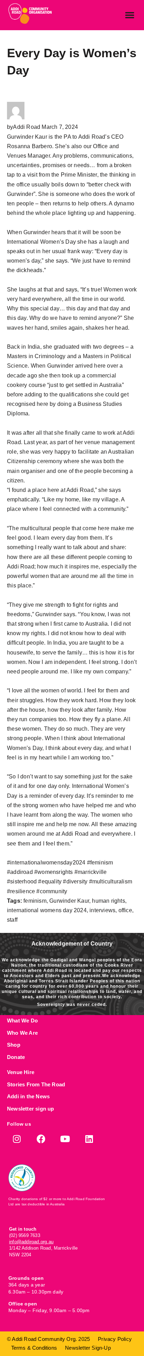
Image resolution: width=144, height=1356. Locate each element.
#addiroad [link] (20, 872)
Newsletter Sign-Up (88, 1348)
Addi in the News (28, 1096)
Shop (13, 1045)
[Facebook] (41, 1138)
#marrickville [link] (90, 872)
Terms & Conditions (34, 1348)
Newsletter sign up (30, 1109)
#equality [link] (50, 881)
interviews (102, 910)
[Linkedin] (89, 1138)
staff (12, 920)
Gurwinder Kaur (69, 901)
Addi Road (26, 127)
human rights (108, 901)
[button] (129, 14)
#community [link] (51, 891)
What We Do (22, 1020)
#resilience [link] (21, 891)
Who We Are (22, 1033)
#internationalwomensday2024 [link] (46, 862)
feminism (34, 901)
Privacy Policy (115, 1339)
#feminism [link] (100, 862)
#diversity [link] (75, 881)
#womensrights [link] (53, 872)
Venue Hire (20, 1072)
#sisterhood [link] (22, 881)
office (125, 910)
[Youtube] (65, 1138)
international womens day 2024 (47, 910)
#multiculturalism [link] (110, 881)
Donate (16, 1057)
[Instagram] (17, 1138)
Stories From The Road (36, 1084)
